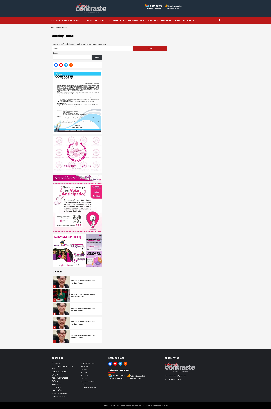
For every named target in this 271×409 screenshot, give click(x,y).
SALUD (83, 385)
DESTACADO (100, 20)
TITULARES (56, 363)
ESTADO (55, 375)
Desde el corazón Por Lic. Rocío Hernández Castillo (83, 295)
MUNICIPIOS (153, 20)
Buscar (55, 53)
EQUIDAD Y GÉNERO (88, 381)
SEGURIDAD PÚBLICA (88, 388)
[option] (77, 282)
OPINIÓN (84, 369)
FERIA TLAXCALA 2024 (60, 378)
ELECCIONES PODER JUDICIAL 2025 (65, 20)
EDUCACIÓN (56, 387)
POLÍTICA (84, 375)
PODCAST (84, 372)
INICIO (89, 20)
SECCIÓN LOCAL (115, 20)
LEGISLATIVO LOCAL (136, 20)
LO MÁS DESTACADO (59, 372)
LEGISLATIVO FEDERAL (170, 20)
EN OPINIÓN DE (57, 390)
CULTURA (84, 378)
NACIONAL (187, 20)
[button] (69, 250)
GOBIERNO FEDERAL (59, 393)
